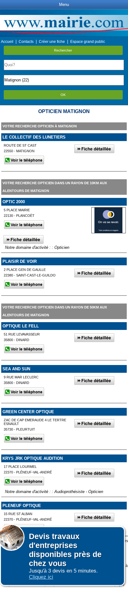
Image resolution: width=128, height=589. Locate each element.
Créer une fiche (52, 41)
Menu (64, 4)
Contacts (26, 41)
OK (63, 95)
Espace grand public (87, 41)
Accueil (7, 41)
